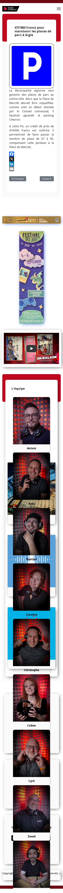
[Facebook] (31, 154)
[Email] (31, 168)
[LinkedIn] (31, 163)
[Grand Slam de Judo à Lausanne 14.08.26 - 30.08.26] (31, 219)
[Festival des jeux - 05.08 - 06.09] (31, 277)
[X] (31, 158)
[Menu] (59, 8)
